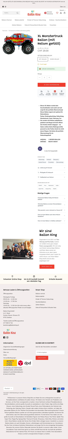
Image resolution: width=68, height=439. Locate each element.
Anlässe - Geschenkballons (57, 20)
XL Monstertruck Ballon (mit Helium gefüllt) (19, 30)
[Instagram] (5, 6)
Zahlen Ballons (16, 25)
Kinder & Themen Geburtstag (36, 20)
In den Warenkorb (51, 85)
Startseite (4, 30)
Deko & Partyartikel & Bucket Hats (35, 25)
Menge (40, 74)
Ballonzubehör (19, 20)
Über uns (63, 7)
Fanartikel (53, 25)
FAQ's (5, 355)
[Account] (60, 13)
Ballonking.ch (16, 393)
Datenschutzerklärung (10, 349)
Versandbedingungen (9, 358)
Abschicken (42, 358)
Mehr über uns (47, 266)
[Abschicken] (17, 13)
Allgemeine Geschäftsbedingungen (13, 347)
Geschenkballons (41, 302)
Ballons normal (7, 20)
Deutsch (62, 10)
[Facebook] (3, 6)
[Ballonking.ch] (34, 13)
